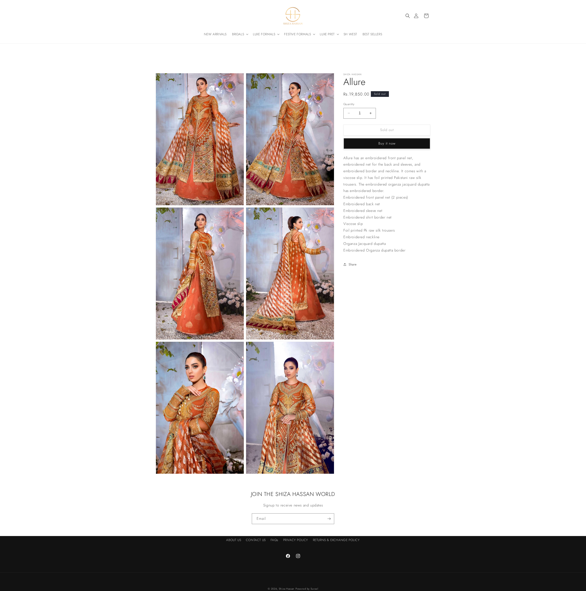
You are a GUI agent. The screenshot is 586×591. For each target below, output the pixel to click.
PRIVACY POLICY (295, 540)
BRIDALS (238, 34)
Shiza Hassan (286, 589)
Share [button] (353, 264)
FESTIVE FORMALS (297, 34)
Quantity (348, 104)
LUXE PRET (327, 34)
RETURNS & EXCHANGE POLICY (336, 540)
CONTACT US (256, 540)
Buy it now (387, 143)
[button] (408, 16)
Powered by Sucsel (307, 589)
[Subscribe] (329, 518)
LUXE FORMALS (264, 34)
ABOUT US (233, 540)
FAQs (274, 540)
